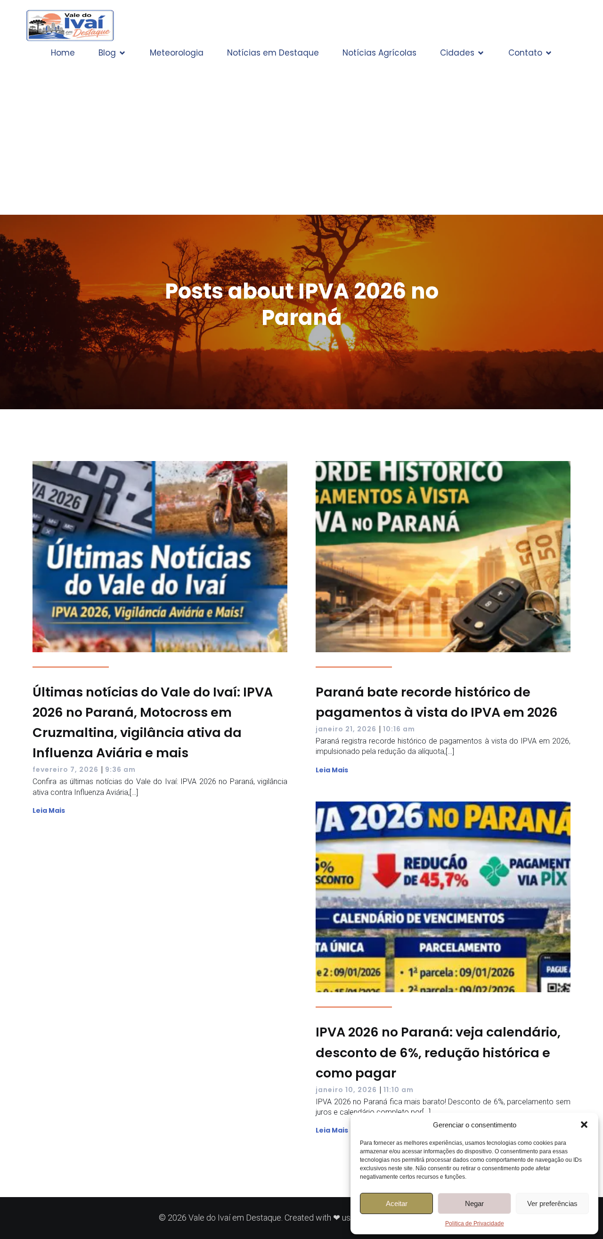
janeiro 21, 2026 (346, 729)
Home (63, 52)
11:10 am (398, 1089)
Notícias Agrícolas (379, 52)
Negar (474, 1203)
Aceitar (396, 1203)
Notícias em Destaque (273, 52)
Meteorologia (177, 52)
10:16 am (399, 729)
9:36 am (120, 769)
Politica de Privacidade (474, 1223)
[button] (584, 1124)
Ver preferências (552, 1203)
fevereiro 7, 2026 (65, 769)
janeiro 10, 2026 (346, 1089)
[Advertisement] (301, 135)
